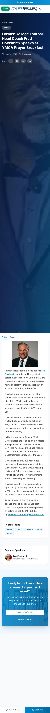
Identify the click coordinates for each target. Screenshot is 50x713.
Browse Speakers (25, 619)
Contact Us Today (25, 612)
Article (4, 337)
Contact (5, 9)
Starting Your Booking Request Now (26, 514)
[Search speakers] (40, 9)
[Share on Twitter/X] (17, 61)
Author (13, 337)
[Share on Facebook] (10, 61)
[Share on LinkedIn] (23, 61)
